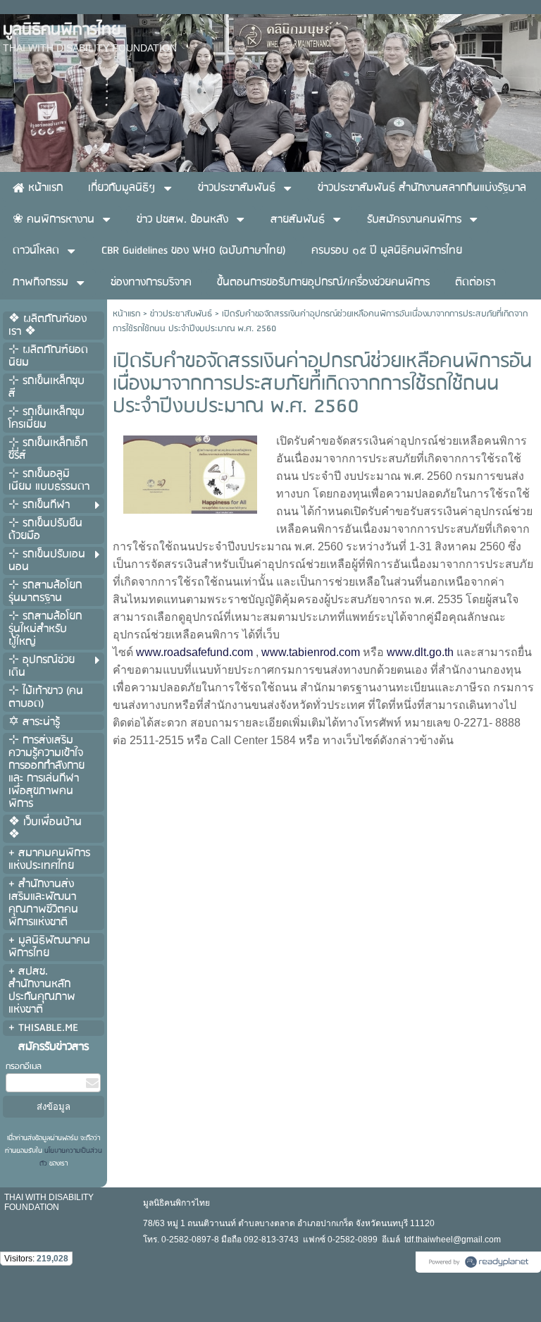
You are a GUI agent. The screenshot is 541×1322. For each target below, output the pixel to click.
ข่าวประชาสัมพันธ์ (181, 314)
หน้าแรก (126, 314)
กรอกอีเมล (24, 1066)
